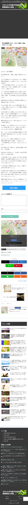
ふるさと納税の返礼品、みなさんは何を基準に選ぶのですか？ (13, 456)
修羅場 (9, 249)
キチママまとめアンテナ (10, 437)
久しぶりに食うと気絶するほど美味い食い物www (12, 462)
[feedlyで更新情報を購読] (7, 276)
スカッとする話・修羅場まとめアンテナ (13, 439)
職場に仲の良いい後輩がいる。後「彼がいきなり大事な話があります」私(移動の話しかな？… (14, 470)
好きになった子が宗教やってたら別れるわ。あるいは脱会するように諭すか (14, 474)
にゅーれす (6, 435)
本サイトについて (14, 500)
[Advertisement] (14, 24)
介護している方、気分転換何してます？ (10, 477)
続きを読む (14, 188)
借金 (13, 249)
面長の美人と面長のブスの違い (8, 459)
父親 (24, 249)
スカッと (4, 249)
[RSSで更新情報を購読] (20, 276)
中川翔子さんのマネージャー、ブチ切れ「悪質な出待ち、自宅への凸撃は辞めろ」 (14, 450)
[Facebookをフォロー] (20, 273)
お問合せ (7, 498)
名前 (2, 209)
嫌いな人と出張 (5, 484)
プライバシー (21, 496)
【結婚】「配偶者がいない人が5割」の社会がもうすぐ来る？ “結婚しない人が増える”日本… (14, 467)
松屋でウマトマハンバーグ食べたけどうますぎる (12, 446)
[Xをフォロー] (7, 273)
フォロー (15, 240)
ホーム (7, 496)
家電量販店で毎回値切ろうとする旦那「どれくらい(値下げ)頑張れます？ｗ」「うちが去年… (14, 481)
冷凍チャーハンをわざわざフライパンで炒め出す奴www (13, 453)
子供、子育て (19, 249)
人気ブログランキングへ (10, 433)
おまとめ (6, 440)
